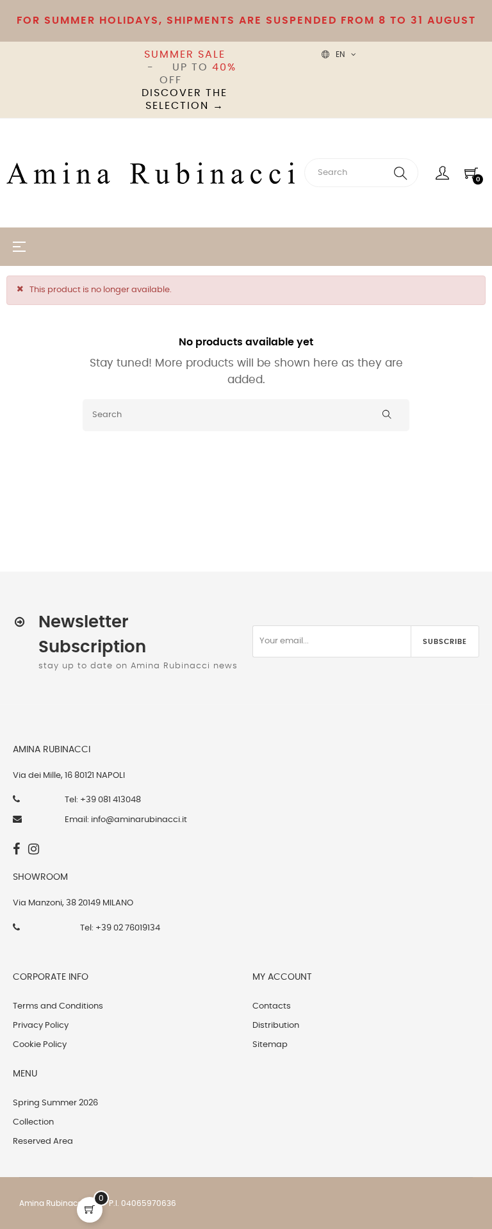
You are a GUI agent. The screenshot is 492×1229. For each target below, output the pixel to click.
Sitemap (270, 1045)
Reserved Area (43, 1141)
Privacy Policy (41, 1025)
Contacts (271, 1006)
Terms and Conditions (58, 1006)
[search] (400, 172)
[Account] (442, 173)
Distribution (275, 1025)
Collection (33, 1122)
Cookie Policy (40, 1045)
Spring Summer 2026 (55, 1103)
